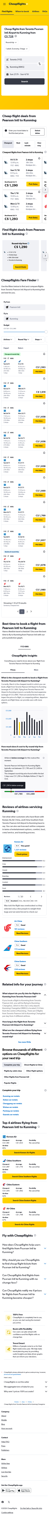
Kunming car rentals (11, 1096)
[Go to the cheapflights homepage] (18, 4)
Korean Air (18, 842)
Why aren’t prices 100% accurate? (19, 1391)
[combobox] (27, 307)
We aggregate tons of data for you (19, 1386)
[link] (20, 267)
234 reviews (19, 969)
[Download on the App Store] (24, 1490)
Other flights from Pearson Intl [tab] (16, 1077)
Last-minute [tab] (27, 144)
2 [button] (27, 611)
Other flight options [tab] (34, 1071)
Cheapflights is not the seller (16, 1382)
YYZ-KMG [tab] (24, 646)
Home (16, 1402)
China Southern (20, 941)
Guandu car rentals (11, 1114)
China (30, 1402)
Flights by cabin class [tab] (13, 1071)
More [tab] (36, 670)
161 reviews (19, 929)
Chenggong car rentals (12, 1103)
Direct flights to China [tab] (33, 1065)
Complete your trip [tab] (12, 1065)
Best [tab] (18, 143)
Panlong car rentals (11, 1111)
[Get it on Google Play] (8, 1490)
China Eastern (20, 961)
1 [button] (21, 611)
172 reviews (19, 949)
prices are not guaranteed (12, 1374)
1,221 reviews (20, 850)
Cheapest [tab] (8, 143)
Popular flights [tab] (10, 1083)
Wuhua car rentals (10, 1107)
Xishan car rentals (10, 1100)
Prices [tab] (12, 670)
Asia (23, 1402)
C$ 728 (8, 36)
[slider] (46, 331)
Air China (18, 921)
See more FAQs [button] (24, 1042)
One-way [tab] (39, 144)
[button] (4, 4)
